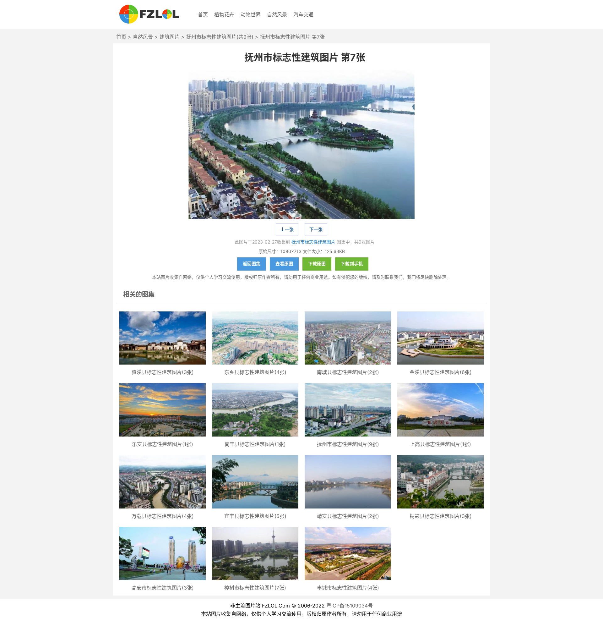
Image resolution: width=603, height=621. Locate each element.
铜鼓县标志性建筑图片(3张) (441, 516)
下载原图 (317, 263)
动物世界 (251, 14)
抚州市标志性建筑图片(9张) (348, 444)
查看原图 (284, 263)
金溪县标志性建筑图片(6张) (441, 372)
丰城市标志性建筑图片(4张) (348, 588)
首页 (203, 14)
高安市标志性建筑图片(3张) (163, 588)
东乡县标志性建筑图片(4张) (255, 372)
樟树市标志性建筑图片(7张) (255, 588)
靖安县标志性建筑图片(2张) (348, 516)
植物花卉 (224, 14)
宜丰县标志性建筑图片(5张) (255, 516)
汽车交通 (303, 14)
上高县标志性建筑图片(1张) (440, 444)
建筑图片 (170, 37)
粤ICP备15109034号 (349, 605)
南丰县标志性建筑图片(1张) (255, 444)
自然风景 (277, 14)
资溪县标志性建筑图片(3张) (163, 372)
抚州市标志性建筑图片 (313, 242)
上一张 (287, 229)
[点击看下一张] (301, 145)
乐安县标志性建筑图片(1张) (162, 444)
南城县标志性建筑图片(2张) (348, 372)
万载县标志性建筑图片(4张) (163, 516)
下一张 (316, 229)
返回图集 (251, 263)
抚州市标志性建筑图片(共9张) (219, 37)
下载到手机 (352, 263)
